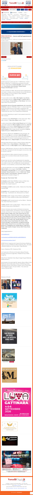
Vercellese (25, 12)
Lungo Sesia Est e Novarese (16, 15)
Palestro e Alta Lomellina (5, 18)
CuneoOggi (3, 19)
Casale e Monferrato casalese (14, 18)
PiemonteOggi (9, 19)
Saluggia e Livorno (4, 15)
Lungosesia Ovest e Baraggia (25, 15)
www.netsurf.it (19, 492)
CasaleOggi (21, 18)
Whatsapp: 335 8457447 (17, 485)
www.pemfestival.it (5, 234)
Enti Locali (17, 22)
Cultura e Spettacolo (9, 22)
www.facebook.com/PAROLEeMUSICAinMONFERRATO (13, 237)
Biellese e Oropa (10, 14)
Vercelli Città (20, 12)
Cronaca (5, 22)
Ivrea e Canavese (16, 14)
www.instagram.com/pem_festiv (8, 240)
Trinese (9, 15)
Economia (14, 22)
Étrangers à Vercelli (22, 22)
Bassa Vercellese (4, 14)
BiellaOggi (26, 18)
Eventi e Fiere (28, 22)
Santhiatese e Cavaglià (23, 14)
